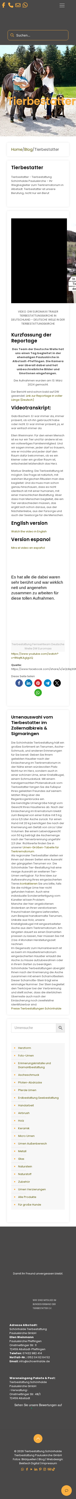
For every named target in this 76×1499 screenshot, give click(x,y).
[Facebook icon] (26, 1469)
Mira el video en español (28, 548)
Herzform (24, 1048)
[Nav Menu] (62, 5)
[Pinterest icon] (40, 1469)
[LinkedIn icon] (35, 1469)
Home (16, 149)
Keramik (24, 1128)
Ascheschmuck (28, 1075)
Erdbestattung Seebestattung (38, 1098)
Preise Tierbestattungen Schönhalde (36, 1008)
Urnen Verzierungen (32, 1189)
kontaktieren (29, 884)
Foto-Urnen (26, 1056)
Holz (21, 1121)
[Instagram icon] (44, 1469)
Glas (21, 1159)
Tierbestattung (34, 1451)
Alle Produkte (27, 1197)
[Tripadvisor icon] (49, 1469)
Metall (22, 1151)
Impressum (49, 1463)
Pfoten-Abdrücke (30, 1082)
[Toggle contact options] (66, 1490)
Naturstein (25, 1166)
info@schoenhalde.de (34, 1361)
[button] (19, 683)
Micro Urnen (26, 1136)
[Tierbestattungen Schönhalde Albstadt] (38, 1269)
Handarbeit (26, 1105)
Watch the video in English (29, 531)
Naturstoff (24, 1174)
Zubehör (24, 1182)
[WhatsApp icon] (22, 1469)
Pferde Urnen (27, 1090)
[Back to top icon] (38, 1438)
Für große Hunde (29, 1205)
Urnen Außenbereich (32, 1144)
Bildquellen (29, 1459)
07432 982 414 (32, 1353)
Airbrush (24, 1113)
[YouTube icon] (31, 1469)
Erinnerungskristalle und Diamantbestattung (34, 1065)
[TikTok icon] (53, 1469)
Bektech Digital (29, 1463)
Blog (28, 149)
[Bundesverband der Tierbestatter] (43, 1296)
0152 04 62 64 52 (38, 1357)
